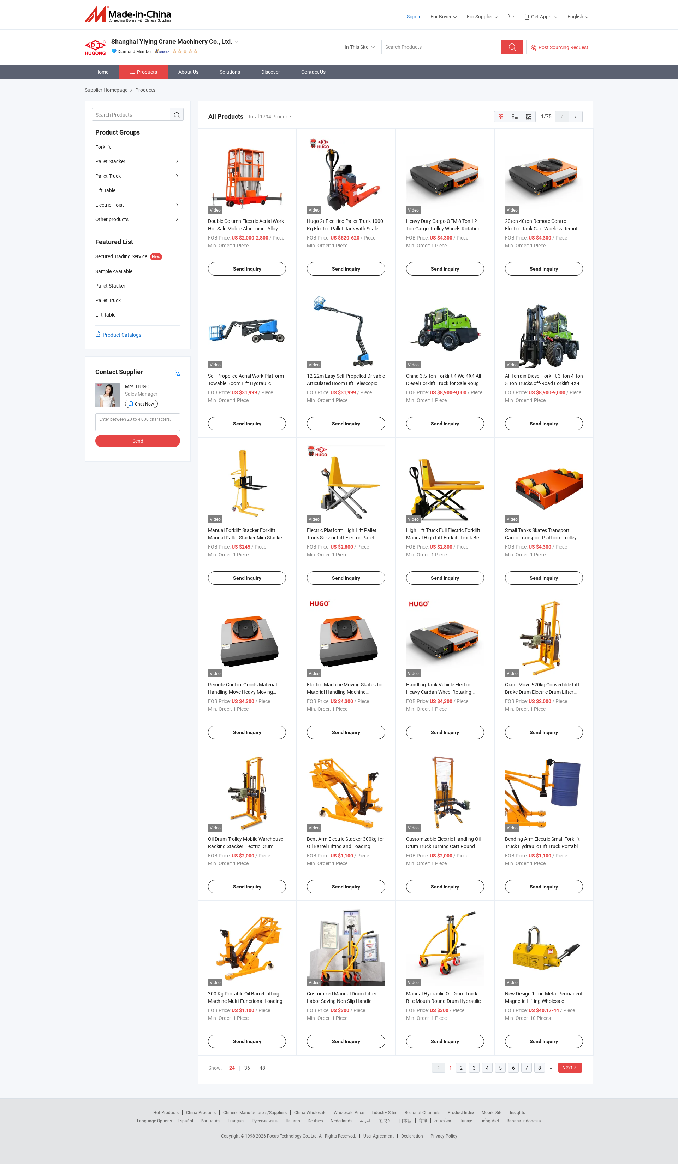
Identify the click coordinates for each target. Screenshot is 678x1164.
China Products (201, 1112)
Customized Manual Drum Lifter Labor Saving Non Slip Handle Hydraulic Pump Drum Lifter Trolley (345, 1001)
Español (185, 1120)
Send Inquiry (247, 269)
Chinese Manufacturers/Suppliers (255, 1112)
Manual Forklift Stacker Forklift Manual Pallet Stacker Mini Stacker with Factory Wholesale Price (246, 537)
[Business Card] (177, 372)
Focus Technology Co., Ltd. (293, 1136)
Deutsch (315, 1120)
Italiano (293, 1120)
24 (232, 1068)
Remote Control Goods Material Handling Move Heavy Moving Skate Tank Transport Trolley (242, 692)
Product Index (461, 1112)
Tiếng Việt (489, 1120)
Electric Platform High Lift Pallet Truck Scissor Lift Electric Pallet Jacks (341, 537)
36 (247, 1067)
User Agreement (378, 1136)
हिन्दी (423, 1120)
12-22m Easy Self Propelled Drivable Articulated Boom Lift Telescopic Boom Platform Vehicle (346, 383)
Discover (270, 72)
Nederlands (341, 1120)
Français (236, 1120)
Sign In (414, 16)
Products (147, 72)
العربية (365, 1120)
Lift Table (105, 190)
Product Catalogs (122, 334)
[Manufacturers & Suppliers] (130, 14)
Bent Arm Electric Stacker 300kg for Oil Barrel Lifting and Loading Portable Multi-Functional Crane (345, 846)
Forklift (103, 146)
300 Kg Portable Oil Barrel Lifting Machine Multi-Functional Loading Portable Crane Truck (245, 1001)
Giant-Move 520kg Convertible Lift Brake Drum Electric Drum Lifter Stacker (542, 692)
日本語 (405, 1120)
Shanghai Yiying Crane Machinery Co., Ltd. (171, 41)
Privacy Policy (443, 1136)
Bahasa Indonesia (524, 1120)
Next (567, 1067)
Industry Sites (384, 1112)
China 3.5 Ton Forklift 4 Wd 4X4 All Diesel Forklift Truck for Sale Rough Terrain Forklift (444, 383)
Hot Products (166, 1112)
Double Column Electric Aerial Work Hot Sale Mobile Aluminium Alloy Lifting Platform (246, 228)
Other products (112, 219)
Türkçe (466, 1120)
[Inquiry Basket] (512, 16)
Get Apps (541, 16)
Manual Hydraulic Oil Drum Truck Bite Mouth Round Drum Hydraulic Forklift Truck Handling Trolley (443, 1001)
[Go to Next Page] (575, 116)
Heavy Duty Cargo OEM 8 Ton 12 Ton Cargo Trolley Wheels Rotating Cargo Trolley (443, 228)
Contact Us (313, 72)
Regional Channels (422, 1112)
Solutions (230, 72)
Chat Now (144, 404)
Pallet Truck (108, 175)
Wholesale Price (349, 1112)
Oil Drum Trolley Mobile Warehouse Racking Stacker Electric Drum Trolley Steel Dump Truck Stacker (245, 846)
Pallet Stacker (110, 161)
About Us (188, 72)
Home (101, 72)
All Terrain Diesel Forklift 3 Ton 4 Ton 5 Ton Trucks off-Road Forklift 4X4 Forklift (544, 383)
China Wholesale (310, 1112)
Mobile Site (492, 1112)
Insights (517, 1112)
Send (137, 440)
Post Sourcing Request (563, 47)
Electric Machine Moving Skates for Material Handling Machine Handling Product (345, 692)
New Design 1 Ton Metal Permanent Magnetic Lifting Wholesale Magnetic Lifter (544, 1001)
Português (210, 1120)
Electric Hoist (109, 204)
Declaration (412, 1136)
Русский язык (265, 1120)
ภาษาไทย (443, 1120)
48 (262, 1067)
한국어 (385, 1120)
